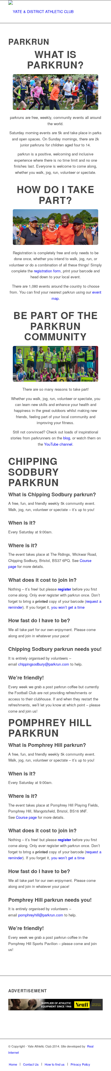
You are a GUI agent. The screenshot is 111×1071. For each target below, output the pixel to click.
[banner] (46, 11)
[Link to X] (73, 1058)
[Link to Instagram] (81, 1058)
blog (66, 438)
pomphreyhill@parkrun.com (40, 915)
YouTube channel (58, 444)
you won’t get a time (68, 607)
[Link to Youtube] (90, 1058)
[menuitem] (13, 1064)
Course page (26, 817)
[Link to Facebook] (64, 1058)
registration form (47, 270)
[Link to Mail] (98, 1058)
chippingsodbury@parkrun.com (43, 664)
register (64, 589)
